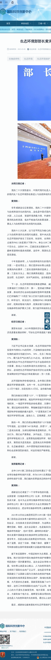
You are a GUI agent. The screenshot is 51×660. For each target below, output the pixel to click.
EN (6, 2)
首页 (8, 23)
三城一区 (42, 23)
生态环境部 (47, 642)
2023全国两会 (39, 29)
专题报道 (28, 29)
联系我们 (22, 631)
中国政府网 (47, 636)
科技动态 (25, 23)
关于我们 (13, 631)
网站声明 (3, 631)
